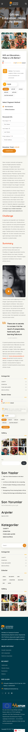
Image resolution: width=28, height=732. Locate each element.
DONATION (14, 384)
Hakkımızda (4, 665)
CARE (18, 576)
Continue (5, 427)
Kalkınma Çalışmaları (6, 656)
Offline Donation (10, 109)
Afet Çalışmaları (5, 653)
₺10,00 (5, 89)
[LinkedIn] (12, 693)
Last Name (6, 128)
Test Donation (9, 106)
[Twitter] (2, 693)
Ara (2, 460)
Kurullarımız (4, 671)
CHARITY (14, 381)
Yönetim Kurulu (5, 668)
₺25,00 (13, 89)
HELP (4, 583)
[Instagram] (9, 693)
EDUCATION (20, 579)
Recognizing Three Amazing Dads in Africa (14, 490)
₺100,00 (6, 92)
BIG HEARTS (11, 576)
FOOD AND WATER (14, 387)
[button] (26, 3)
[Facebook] (5, 693)
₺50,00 (20, 89)
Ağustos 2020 (4, 516)
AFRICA (4, 576)
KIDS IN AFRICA (14, 390)
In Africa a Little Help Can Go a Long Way (14, 482)
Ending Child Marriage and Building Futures (14, 493)
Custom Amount (8, 95)
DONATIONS (12, 579)
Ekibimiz (3, 674)
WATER (9, 583)
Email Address (7, 136)
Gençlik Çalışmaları (6, 650)
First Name (6, 121)
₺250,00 (14, 92)
